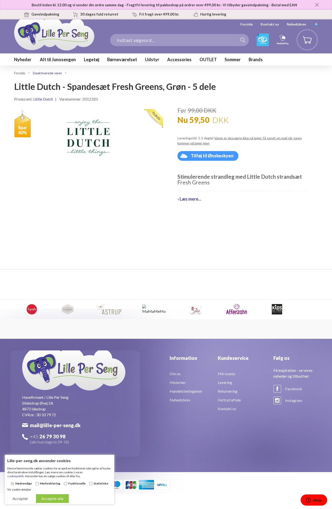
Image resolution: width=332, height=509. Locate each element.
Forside (246, 24)
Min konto (226, 373)
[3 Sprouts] (31, 309)
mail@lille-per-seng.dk (55, 425)
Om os (175, 373)
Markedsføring (50, 483)
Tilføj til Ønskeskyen (212, 155)
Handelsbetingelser (186, 391)
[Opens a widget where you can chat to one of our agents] (313, 500)
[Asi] (195, 309)
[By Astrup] (109, 309)
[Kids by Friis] (277, 309)
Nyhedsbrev (296, 24)
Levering (225, 382)
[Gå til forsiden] (54, 42)
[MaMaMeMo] (154, 309)
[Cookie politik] (316, 24)
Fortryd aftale (229, 400)
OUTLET (208, 59)
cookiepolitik (15, 476)
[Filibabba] (67, 309)
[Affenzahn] (236, 309)
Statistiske (101, 483)
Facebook (293, 388)
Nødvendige (23, 483)
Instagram (293, 400)
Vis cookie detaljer (19, 489)
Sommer (233, 59)
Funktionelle (77, 483)
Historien (177, 382)
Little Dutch (43, 99)
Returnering (227, 391)
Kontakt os (270, 24)
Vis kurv (304, 33)
